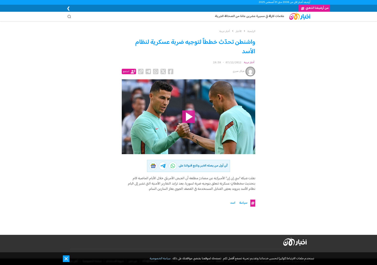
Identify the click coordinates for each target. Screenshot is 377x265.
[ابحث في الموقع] (70, 16)
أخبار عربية (249, 62)
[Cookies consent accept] (66, 258)
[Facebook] (170, 71)
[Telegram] (148, 71)
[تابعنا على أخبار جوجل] (153, 166)
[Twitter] (163, 71)
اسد (232, 203)
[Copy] (141, 71)
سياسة (243, 203)
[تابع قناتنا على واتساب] (173, 166)
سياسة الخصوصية (160, 258)
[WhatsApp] (155, 71)
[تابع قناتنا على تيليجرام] (163, 166)
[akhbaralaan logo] (295, 242)
